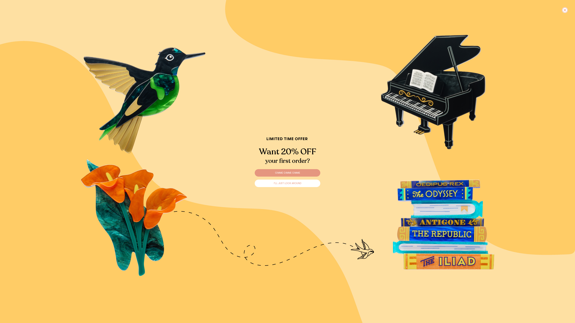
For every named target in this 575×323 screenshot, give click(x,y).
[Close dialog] (565, 10)
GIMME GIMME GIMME (287, 173)
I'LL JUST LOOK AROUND (287, 183)
